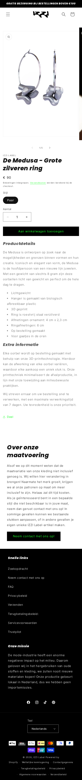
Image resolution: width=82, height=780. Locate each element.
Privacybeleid (17, 595)
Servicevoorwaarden (22, 622)
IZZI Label (39, 757)
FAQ (11, 586)
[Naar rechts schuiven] (49, 147)
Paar (10, 200)
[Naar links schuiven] (32, 147)
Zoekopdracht (18, 568)
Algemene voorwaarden (32, 774)
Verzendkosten (38, 182)
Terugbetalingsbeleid (33, 768)
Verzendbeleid (58, 774)
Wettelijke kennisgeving (35, 762)
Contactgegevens (63, 762)
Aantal (7, 209)
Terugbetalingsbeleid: (23, 613)
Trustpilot (14, 631)
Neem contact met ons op (26, 577)
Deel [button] (10, 416)
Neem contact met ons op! (34, 536)
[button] (8, 14)
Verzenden (15, 604)
